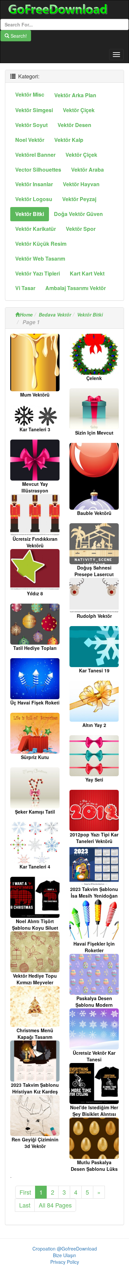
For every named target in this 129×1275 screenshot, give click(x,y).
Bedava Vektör (55, 314)
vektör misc (29, 94)
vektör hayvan (81, 184)
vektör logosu (33, 199)
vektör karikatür (35, 229)
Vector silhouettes (38, 169)
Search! (18, 35)
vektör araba (87, 169)
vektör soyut (31, 125)
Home (26, 314)
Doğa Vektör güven (78, 214)
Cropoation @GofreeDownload (64, 1248)
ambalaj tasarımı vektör (75, 288)
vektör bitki (29, 214)
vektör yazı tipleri (37, 273)
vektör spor (81, 229)
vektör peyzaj (79, 199)
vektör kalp (68, 140)
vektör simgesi (34, 110)
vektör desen (74, 125)
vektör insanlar (34, 184)
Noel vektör (29, 140)
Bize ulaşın (64, 1255)
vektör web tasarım (40, 258)
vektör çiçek (79, 110)
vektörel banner (35, 154)
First (25, 1192)
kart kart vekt (87, 273)
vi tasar (25, 288)
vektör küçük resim (40, 243)
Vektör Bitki (90, 314)
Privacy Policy (64, 1261)
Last (24, 1205)
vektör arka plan (75, 95)
